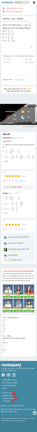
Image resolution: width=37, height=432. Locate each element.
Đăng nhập (7, 187)
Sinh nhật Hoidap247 (14, 11)
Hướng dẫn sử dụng (10, 380)
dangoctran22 (7, 21)
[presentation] (26, 25)
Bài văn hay (8, 393)
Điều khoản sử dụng (10, 383)
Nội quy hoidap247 (9, 385)
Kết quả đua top (10, 398)
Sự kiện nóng (9, 395)
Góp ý (5, 388)
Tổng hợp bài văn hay (14, 8)
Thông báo (8, 401)
